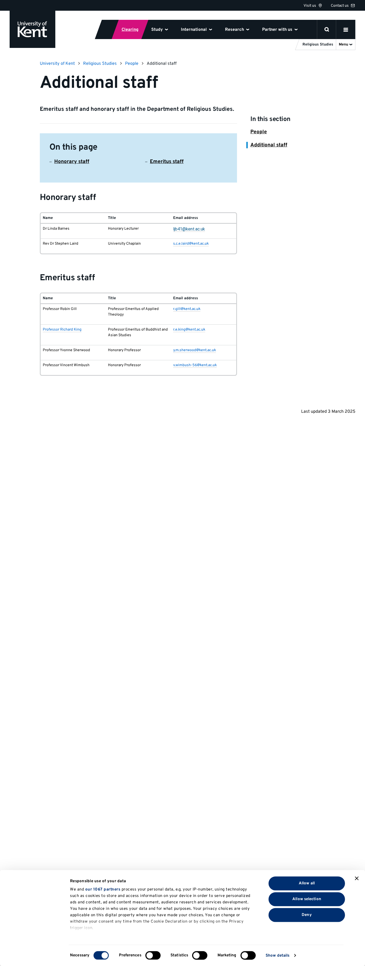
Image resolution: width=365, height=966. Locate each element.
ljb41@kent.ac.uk (189, 229)
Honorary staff (71, 161)
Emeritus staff (167, 161)
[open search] (326, 29)
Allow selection (306, 898)
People (258, 132)
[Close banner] (357, 878)
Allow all (307, 883)
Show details (277, 955)
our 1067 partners (103, 889)
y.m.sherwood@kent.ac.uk (194, 350)
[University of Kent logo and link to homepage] (32, 29)
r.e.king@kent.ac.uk (189, 329)
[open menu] (345, 29)
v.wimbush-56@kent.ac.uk (195, 365)
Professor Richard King (62, 329)
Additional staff (268, 145)
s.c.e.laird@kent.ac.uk (191, 243)
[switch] (153, 955)
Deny (307, 914)
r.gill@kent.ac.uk (186, 309)
